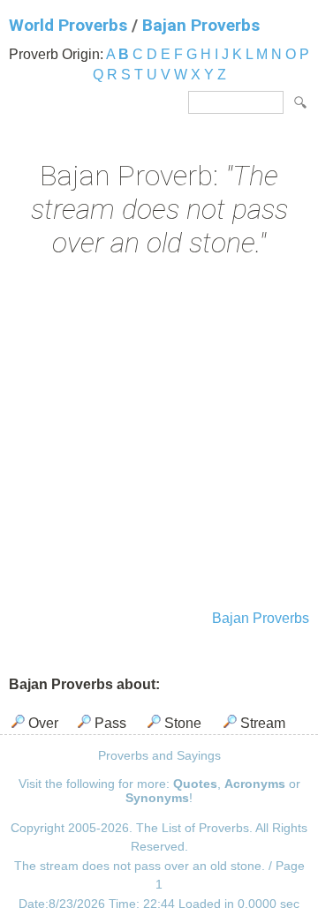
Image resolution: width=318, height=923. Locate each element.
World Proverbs (68, 25)
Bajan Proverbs (201, 25)
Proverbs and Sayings (159, 755)
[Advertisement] (159, 436)
